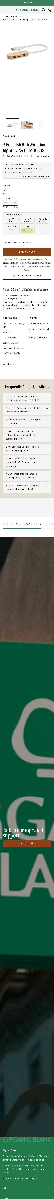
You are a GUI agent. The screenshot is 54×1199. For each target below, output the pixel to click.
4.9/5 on (26, 3)
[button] (43, 10)
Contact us (27, 843)
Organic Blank (9, 136)
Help (5, 1188)
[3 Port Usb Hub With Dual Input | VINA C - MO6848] (12, 124)
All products (16, 16)
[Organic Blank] (27, 10)
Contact (26, 230)
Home (5, 16)
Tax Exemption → (43, 156)
